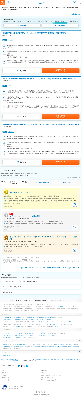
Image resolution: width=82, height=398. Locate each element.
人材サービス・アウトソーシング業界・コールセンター (52, 321)
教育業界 (18, 326)
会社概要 (43, 370)
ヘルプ (3, 370)
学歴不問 (57, 344)
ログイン (7, 3)
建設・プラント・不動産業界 (44, 319)
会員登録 (2, 3)
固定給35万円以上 (8, 292)
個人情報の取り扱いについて (16, 386)
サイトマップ (5, 377)
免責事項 (4, 375)
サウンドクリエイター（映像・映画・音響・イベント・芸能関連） (19, 335)
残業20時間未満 (44, 346)
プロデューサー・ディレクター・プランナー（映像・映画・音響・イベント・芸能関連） (25, 333)
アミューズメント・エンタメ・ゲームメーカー (65, 306)
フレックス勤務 (31, 344)
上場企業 (21, 346)
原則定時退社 (76, 346)
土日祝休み (69, 346)
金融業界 (33, 319)
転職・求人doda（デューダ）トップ (10, 359)
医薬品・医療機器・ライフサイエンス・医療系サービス (16, 319)
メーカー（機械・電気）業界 (12, 287)
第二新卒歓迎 (6, 344)
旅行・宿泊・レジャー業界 (56, 324)
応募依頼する (61, 70)
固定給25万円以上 (7, 355)
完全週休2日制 (52, 346)
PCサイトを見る (6, 380)
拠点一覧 (4, 373)
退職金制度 (36, 346)
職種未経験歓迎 (61, 346)
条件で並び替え (76, 14)
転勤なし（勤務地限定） (66, 344)
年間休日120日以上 (21, 344)
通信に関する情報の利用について (50, 375)
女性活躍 (5, 346)
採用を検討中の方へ (46, 377)
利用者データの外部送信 (47, 380)
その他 (56, 326)
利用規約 (43, 373)
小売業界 (70, 321)
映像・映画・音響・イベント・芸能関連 (60, 359)
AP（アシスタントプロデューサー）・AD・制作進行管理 (20, 281)
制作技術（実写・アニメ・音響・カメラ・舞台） (15, 337)
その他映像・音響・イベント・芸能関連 (46, 335)
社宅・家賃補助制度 (13, 346)
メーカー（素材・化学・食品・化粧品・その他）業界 (43, 317)
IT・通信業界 (6, 317)
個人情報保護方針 (13, 388)
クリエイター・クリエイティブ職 (41, 359)
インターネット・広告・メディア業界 (19, 317)
